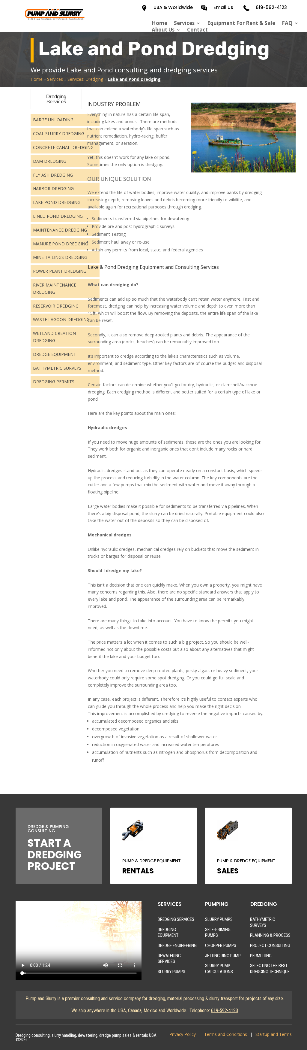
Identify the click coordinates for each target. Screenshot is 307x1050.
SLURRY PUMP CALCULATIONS (219, 968)
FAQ (287, 23)
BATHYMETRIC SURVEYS (262, 922)
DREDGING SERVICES (176, 919)
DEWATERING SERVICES (169, 958)
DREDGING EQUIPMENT (168, 932)
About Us (163, 30)
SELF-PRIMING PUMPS (218, 932)
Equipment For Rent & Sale (241, 23)
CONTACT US (56, 496)
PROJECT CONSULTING (270, 945)
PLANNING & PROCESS (270, 935)
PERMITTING (261, 955)
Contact (197, 30)
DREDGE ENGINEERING (177, 945)
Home (159, 23)
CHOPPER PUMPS (220, 945)
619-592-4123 (271, 7)
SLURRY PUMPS (171, 971)
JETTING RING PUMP (223, 955)
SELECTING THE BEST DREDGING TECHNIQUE (270, 968)
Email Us (223, 7)
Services (184, 23)
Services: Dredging (85, 79)
